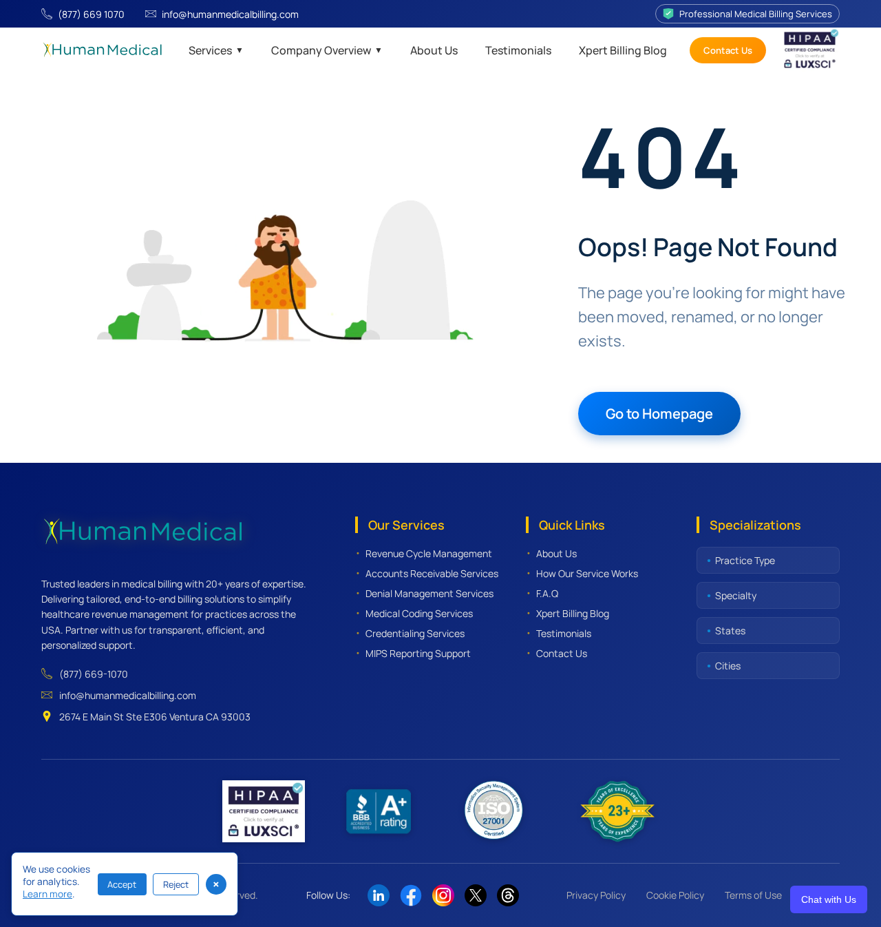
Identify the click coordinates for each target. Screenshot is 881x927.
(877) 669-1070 (93, 673)
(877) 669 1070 (91, 14)
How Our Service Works (587, 573)
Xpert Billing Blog (623, 50)
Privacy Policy (596, 895)
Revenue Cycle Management (428, 553)
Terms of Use (753, 895)
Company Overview (327, 50)
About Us (434, 50)
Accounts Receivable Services (431, 573)
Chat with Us (828, 899)
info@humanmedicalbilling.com (230, 14)
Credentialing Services (415, 633)
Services (216, 50)
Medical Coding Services (419, 613)
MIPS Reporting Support (418, 653)
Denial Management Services (429, 593)
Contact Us (727, 50)
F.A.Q (547, 593)
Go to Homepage (659, 413)
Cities (728, 665)
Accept (121, 884)
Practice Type (745, 560)
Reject (176, 884)
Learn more (47, 894)
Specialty (735, 595)
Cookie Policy (675, 895)
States (730, 630)
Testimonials (518, 50)
